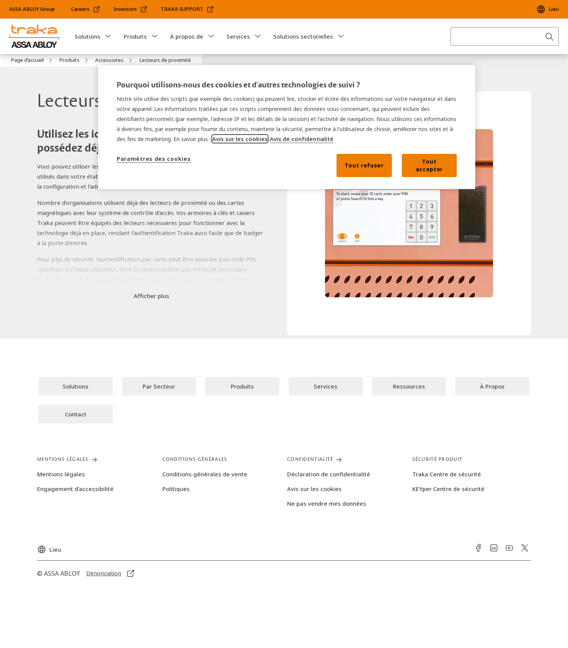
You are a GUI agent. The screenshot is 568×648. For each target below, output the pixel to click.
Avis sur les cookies (240, 139)
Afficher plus (151, 296)
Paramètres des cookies (153, 158)
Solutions (87, 36)
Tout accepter (429, 165)
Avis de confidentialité (301, 139)
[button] (108, 36)
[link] (85, 9)
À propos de (186, 36)
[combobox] (505, 36)
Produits (135, 36)
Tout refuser (364, 165)
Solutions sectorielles (303, 36)
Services (238, 36)
